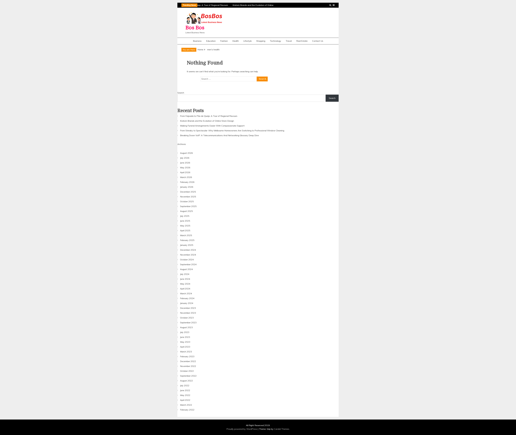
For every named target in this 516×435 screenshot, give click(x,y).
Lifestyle (247, 41)
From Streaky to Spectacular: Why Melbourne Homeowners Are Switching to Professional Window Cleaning (232, 130)
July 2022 (184, 385)
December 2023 (188, 308)
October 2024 (187, 259)
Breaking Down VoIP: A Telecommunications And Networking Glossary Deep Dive (219, 135)
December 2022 (188, 361)
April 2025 (185, 230)
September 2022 (188, 375)
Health (235, 41)
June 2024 (185, 279)
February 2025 (187, 240)
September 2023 (188, 322)
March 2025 (186, 235)
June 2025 (185, 220)
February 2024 (187, 298)
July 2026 (184, 157)
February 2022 (187, 409)
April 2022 (185, 400)
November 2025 (188, 196)
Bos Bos (194, 28)
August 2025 (186, 211)
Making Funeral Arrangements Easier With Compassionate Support (212, 125)
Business (197, 41)
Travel (289, 41)
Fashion (224, 41)
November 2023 (188, 312)
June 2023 (185, 337)
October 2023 (187, 317)
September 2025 (188, 206)
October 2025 (187, 201)
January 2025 (186, 245)
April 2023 (185, 346)
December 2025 (188, 191)
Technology (275, 41)
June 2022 (185, 390)
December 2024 (188, 250)
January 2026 (186, 187)
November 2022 (188, 366)
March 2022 (186, 405)
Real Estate (302, 41)
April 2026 (185, 172)
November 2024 (188, 254)
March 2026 (186, 177)
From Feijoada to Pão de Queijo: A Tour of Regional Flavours (197, 5)
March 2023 (186, 351)
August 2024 (186, 269)
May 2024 (185, 283)
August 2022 (186, 380)
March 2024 (186, 293)
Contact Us (317, 41)
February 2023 (187, 356)
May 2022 (185, 395)
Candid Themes (281, 429)
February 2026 (187, 182)
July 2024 (184, 274)
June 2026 (185, 162)
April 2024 (185, 288)
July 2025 (184, 216)
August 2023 (186, 327)
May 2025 (185, 225)
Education (211, 41)
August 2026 (186, 153)
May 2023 (185, 342)
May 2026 (185, 167)
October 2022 (187, 371)
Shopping (260, 41)
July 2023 (184, 332)
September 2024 (188, 264)
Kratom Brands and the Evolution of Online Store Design (207, 120)
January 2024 (186, 303)
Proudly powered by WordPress (242, 429)
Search (180, 92)
